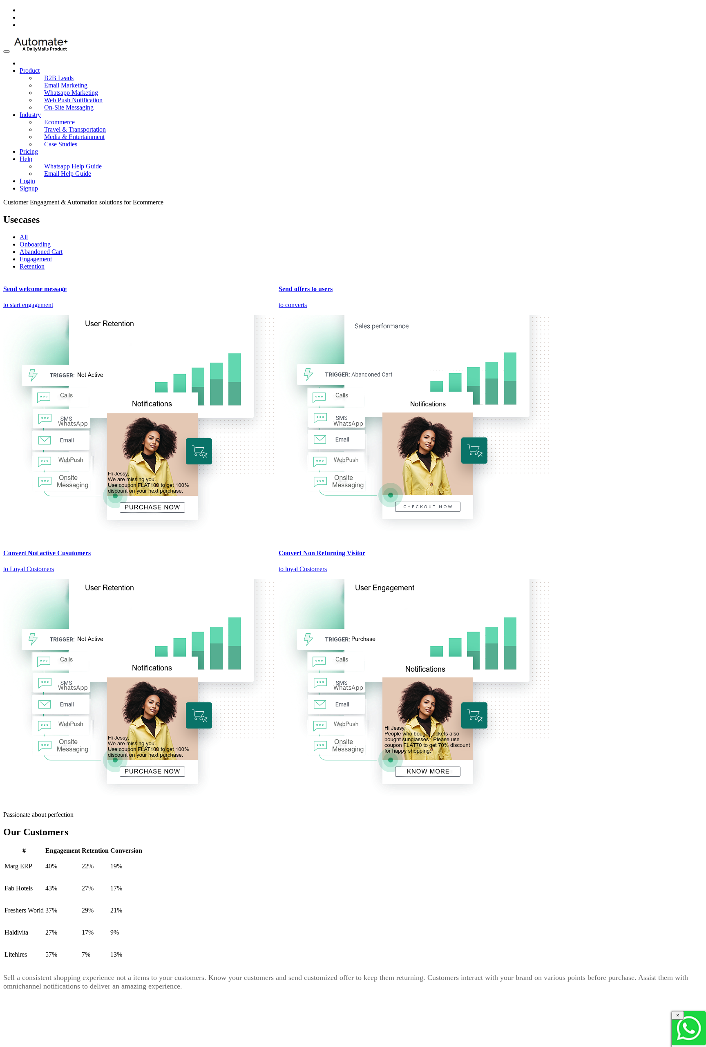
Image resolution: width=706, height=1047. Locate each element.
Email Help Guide (67, 173)
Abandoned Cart (41, 251)
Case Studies (60, 144)
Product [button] (30, 70)
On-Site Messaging (69, 107)
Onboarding (35, 244)
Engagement (36, 259)
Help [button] (26, 158)
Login (27, 180)
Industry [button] (30, 114)
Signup (29, 188)
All (24, 236)
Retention (32, 266)
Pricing (29, 151)
